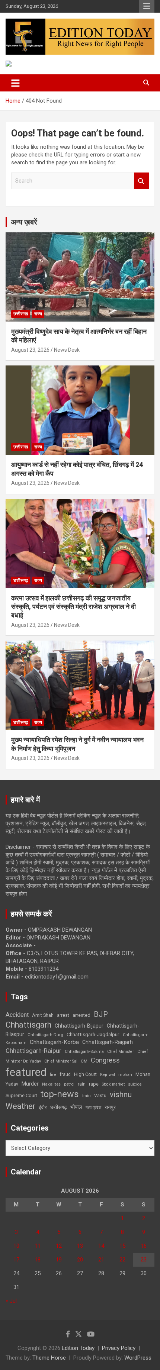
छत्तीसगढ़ (20, 313)
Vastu (100, 1095)
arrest (63, 1015)
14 (101, 1245)
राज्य (38, 313)
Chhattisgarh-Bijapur (79, 1026)
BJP (101, 1014)
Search (141, 181)
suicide (135, 1084)
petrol (69, 1084)
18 (38, 1259)
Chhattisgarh (28, 1024)
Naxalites (51, 1084)
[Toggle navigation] (15, 82)
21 (101, 1259)
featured (26, 1072)
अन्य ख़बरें (24, 221)
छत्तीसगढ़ (58, 1107)
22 (122, 1259)
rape (94, 1084)
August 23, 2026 (30, 350)
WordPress (137, 1357)
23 (144, 1259)
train (86, 1095)
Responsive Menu (146, 6)
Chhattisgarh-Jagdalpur (93, 1034)
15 (122, 1245)
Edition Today (78, 1348)
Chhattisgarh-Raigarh (107, 1042)
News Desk (67, 350)
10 (16, 1245)
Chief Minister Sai (60, 1061)
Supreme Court (21, 1095)
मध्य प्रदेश (93, 1107)
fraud (65, 1074)
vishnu (121, 1094)
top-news (60, 1094)
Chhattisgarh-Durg (45, 1034)
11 (38, 1245)
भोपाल (76, 1107)
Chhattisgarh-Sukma (84, 1051)
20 (80, 1259)
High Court (85, 1074)
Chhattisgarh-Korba (54, 1042)
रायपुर (110, 1107)
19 (59, 1259)
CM (84, 1061)
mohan (125, 1074)
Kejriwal (107, 1074)
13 (80, 1245)
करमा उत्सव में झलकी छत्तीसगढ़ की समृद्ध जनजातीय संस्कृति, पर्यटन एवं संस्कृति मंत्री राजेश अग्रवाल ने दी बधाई (73, 606)
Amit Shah (43, 1015)
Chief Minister (120, 1051)
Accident (17, 1014)
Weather (20, 1106)
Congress (105, 1060)
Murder (30, 1083)
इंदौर (43, 1107)
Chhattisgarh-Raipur (33, 1050)
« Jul (11, 1301)
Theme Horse (49, 1357)
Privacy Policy (118, 1348)
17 (16, 1259)
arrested (81, 1015)
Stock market (113, 1084)
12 (59, 1245)
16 (144, 1245)
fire (53, 1074)
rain (82, 1084)
